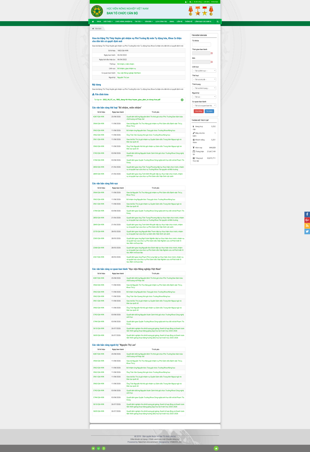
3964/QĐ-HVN (98, 124)
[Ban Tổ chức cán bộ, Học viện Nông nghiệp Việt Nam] (97, 11)
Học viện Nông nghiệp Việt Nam (129, 73)
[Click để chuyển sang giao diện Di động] (103, 448)
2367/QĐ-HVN (98, 257)
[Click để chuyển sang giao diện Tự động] (93, 448)
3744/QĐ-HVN (98, 160)
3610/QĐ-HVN (98, 328)
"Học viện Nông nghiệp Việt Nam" (144, 269)
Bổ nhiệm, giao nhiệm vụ (126, 68)
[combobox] (204, 71)
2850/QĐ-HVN (98, 167)
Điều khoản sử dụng (139, 439)
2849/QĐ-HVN (98, 174)
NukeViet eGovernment (148, 442)
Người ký (195, 93)
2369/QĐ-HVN (98, 238)
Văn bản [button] (148, 21)
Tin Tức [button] (138, 21)
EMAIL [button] (172, 21)
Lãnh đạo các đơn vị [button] (203, 21)
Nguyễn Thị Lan (123, 77)
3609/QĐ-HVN (98, 335)
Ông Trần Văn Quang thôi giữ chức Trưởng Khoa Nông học (148, 135)
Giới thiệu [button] (108, 21)
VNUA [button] (99, 21)
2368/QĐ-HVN (98, 248)
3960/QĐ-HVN (98, 146)
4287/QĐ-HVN (98, 117)
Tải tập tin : (127, 100)
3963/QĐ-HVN (98, 130)
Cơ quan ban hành (199, 102)
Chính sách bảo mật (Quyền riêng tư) (164, 439)
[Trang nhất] (93, 21)
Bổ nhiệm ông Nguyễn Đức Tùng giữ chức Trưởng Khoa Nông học (151, 130)
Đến (193, 58)
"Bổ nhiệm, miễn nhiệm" (130, 107)
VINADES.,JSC (176, 442)
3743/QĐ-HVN (98, 153)
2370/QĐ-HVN (98, 231)
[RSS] (190, 2)
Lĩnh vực (195, 67)
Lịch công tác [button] (161, 21)
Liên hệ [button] (179, 21)
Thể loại (195, 75)
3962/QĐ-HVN (98, 135)
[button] (182, 100)
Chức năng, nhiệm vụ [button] (123, 21)
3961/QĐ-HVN (98, 139)
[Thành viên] (186, 2)
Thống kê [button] (188, 21)
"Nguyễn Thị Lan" (127, 344)
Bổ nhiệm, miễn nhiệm (125, 64)
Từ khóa (195, 41)
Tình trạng (196, 84)
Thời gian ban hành (199, 49)
